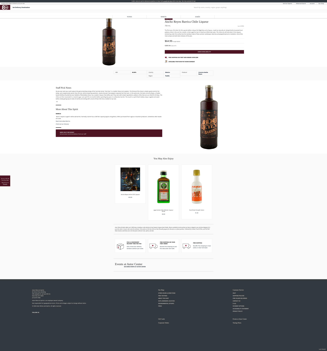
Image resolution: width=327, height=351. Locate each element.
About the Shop (163, 298)
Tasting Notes (237, 323)
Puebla (167, 76)
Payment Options (238, 306)
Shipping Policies (238, 296)
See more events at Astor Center (135, 266)
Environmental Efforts (166, 303)
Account (312, 3)
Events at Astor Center (240, 319)
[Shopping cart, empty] (321, 7)
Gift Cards (161, 319)
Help (234, 293)
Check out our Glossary (62, 124)
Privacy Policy (238, 311)
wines (129, 17)
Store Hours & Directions (166, 293)
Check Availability (204, 52)
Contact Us (236, 301)
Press (160, 306)
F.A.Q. (234, 303)
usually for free (167, 1)
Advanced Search (301, 3)
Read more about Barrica (63, 121)
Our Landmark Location (166, 301)
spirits (163, 17)
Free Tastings (162, 296)
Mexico (167, 72)
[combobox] (253, 7)
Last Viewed (322, 349)
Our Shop (321, 3)
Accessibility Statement (241, 308)
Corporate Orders (163, 323)
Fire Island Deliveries (240, 298)
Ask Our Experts (287, 3)
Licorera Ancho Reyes (203, 73)
